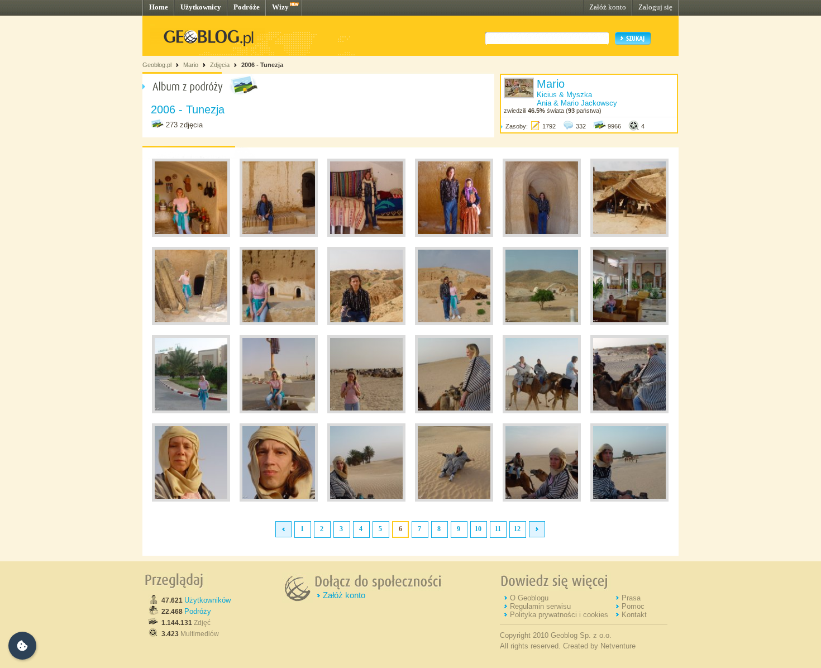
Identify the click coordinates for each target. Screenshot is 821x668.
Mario (190, 64)
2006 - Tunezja (262, 64)
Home (158, 7)
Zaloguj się (655, 7)
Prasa (631, 598)
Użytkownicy (200, 7)
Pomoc (633, 606)
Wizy (280, 7)
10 (478, 529)
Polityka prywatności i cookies (559, 614)
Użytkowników (207, 600)
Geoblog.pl (156, 64)
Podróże (246, 7)
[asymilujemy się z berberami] (191, 499)
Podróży (197, 611)
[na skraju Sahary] (279, 411)
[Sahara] (454, 411)
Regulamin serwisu (540, 606)
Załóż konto (607, 7)
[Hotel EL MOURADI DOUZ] (629, 322)
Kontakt (634, 614)
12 (517, 529)
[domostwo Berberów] (191, 234)
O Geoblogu (529, 598)
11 (498, 529)
